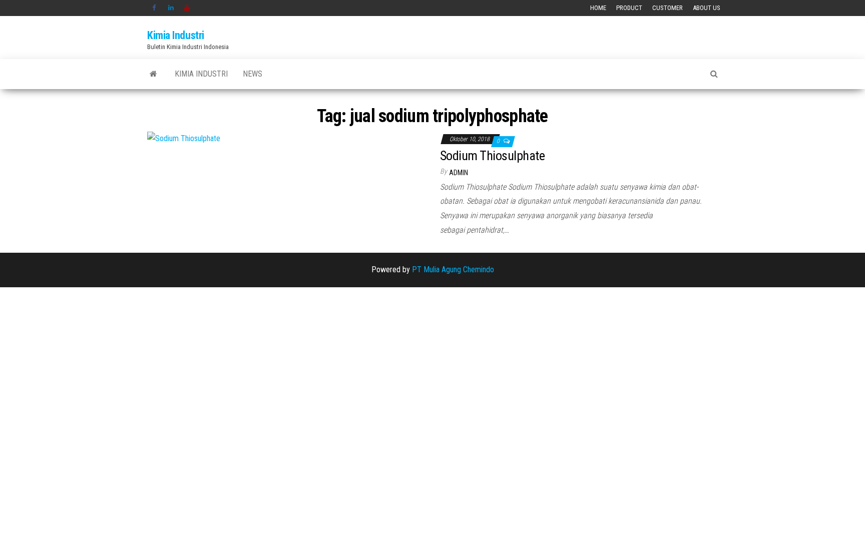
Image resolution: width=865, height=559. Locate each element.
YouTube (187, 8)
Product (629, 8)
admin (458, 173)
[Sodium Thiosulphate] (183, 138)
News (252, 74)
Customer (667, 8)
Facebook (155, 8)
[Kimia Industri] (153, 74)
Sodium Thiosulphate (492, 155)
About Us (706, 8)
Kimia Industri (175, 35)
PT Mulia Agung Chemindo (453, 269)
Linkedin (171, 8)
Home (598, 8)
